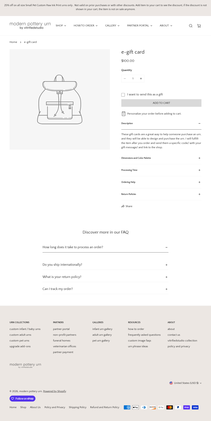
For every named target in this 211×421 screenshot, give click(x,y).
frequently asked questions (144, 335)
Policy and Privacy (55, 407)
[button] (199, 25)
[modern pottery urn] (30, 26)
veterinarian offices (64, 346)
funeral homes (61, 340)
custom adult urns (20, 335)
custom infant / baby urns (25, 329)
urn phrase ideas (138, 346)
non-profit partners (64, 335)
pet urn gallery (101, 340)
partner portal (61, 329)
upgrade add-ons (20, 346)
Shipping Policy (77, 407)
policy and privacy (179, 346)
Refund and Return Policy (104, 407)
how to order (136, 329)
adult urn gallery (102, 335)
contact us (174, 335)
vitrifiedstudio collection (182, 340)
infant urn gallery (102, 329)
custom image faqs (139, 340)
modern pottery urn (30, 391)
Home (13, 42)
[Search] (191, 25)
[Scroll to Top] (204, 403)
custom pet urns (19, 340)
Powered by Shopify (54, 391)
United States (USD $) (186, 383)
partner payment (63, 352)
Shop (23, 407)
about (171, 329)
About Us (35, 407)
